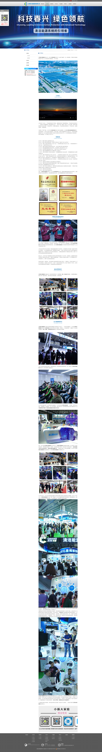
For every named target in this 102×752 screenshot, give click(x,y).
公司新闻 (39, 737)
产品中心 (56, 3)
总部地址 (72, 738)
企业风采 (27, 60)
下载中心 (65, 3)
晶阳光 (45, 741)
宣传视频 (27, 65)
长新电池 (45, 737)
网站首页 (42, 3)
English (76, 0)
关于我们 (47, 3)
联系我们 (74, 3)
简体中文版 (73, 0)
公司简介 (27, 53)
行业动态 (39, 738)
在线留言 (70, 3)
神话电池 (45, 738)
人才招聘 (72, 737)
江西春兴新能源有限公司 (40, 748)
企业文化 (28, 55)
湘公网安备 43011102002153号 (61, 748)
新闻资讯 (51, 3)
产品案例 (60, 3)
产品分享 (52, 737)
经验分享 (52, 738)
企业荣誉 (27, 62)
